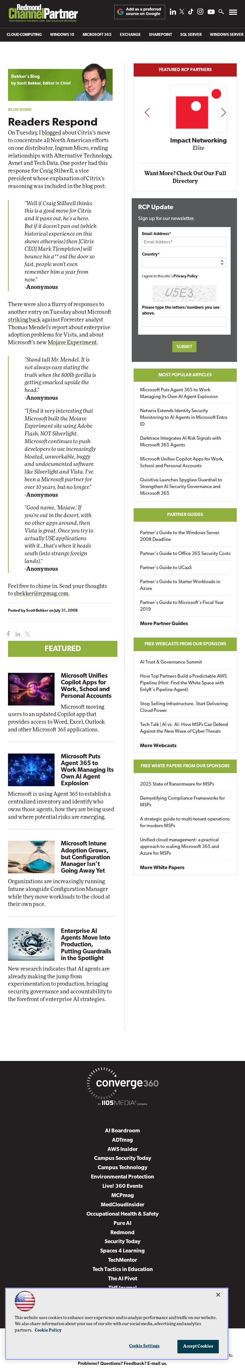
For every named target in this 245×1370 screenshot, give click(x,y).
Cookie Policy (48, 1330)
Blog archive (23, 59)
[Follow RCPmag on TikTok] (191, 13)
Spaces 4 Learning (122, 1251)
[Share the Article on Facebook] (7, 634)
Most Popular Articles (185, 375)
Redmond (122, 1232)
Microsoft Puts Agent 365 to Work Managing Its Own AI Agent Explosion (87, 770)
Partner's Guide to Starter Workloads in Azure (180, 585)
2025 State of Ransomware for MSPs (177, 784)
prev (147, 112)
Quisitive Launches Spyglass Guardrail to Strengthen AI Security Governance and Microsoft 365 (181, 487)
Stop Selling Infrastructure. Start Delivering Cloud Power (184, 707)
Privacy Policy (186, 276)
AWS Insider (123, 1149)
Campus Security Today (122, 1158)
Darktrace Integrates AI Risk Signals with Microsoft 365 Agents (180, 442)
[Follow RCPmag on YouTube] (211, 12)
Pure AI (122, 1223)
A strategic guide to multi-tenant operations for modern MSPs (185, 822)
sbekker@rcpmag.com (41, 593)
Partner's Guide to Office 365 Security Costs (185, 553)
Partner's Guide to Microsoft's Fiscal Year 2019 (182, 606)
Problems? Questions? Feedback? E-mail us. (122, 1363)
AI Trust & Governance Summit (171, 662)
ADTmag (122, 1140)
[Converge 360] (122, 1084)
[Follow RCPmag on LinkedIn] (173, 13)
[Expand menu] (233, 14)
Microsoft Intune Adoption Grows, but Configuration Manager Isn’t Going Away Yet (85, 857)
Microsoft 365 (97, 35)
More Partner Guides (164, 623)
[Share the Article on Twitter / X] (26, 634)
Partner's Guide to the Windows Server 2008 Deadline (179, 536)
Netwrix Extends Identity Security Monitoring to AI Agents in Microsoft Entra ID (183, 418)
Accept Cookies (198, 1346)
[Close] (218, 1295)
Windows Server (226, 35)
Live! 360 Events (122, 1186)
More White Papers (162, 867)
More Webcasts (158, 745)
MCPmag (122, 1195)
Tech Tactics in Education (123, 1269)
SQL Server (191, 35)
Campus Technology (122, 1167)
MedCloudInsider (123, 1205)
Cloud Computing (24, 35)
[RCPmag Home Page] (43, 14)
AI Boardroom (122, 1131)
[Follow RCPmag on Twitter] (181, 12)
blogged (51, 132)
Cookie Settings (144, 1346)
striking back (24, 319)
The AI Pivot (122, 1279)
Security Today (122, 1241)
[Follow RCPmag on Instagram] (200, 13)
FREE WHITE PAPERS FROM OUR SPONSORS (185, 766)
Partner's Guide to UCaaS (166, 568)
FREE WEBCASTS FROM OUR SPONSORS (185, 644)
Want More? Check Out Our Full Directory (185, 177)
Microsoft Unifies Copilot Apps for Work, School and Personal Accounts (182, 463)
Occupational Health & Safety (122, 1214)
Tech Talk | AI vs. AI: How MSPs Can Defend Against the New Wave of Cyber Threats (184, 728)
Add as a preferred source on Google (143, 11)
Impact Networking (185, 141)
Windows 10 (62, 35)
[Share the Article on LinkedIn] (16, 634)
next (223, 112)
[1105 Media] (122, 1103)
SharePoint (160, 35)
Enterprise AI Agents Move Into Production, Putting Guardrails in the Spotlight (86, 944)
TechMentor (122, 1260)
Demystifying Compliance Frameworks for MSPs (182, 802)
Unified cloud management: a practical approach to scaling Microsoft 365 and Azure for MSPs (179, 847)
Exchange (130, 35)
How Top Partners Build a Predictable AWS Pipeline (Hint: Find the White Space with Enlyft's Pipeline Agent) (183, 683)
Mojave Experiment (72, 342)
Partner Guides (185, 514)
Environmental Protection (122, 1177)
